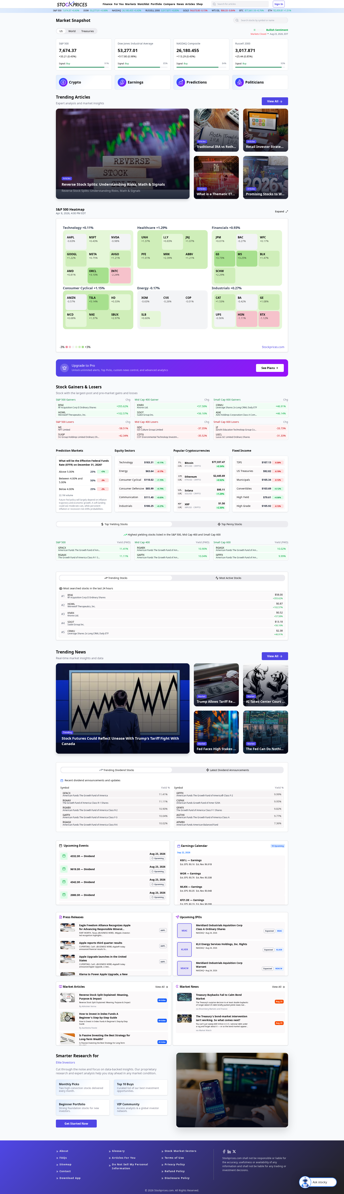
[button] (84, 55)
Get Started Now (76, 1124)
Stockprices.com (273, 347)
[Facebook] (224, 1151)
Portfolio (156, 4)
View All (273, 101)
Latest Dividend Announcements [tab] (229, 770)
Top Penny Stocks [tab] (231, 524)
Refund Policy (175, 1171)
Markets (130, 4)
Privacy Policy (175, 1164)
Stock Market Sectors (181, 1151)
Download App (70, 1178)
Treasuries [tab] (87, 31)
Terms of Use (174, 1157)
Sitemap (65, 1164)
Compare (169, 4)
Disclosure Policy (177, 1178)
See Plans (268, 368)
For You (119, 4)
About (63, 1151)
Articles (190, 4)
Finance (108, 4)
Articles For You (123, 1157)
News (180, 4)
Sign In (278, 4)
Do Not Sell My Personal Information (130, 1166)
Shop (199, 4)
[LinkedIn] (229, 1151)
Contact (65, 1171)
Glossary (118, 1151)
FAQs (63, 1157)
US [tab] (61, 31)
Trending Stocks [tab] (117, 578)
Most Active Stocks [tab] (230, 578)
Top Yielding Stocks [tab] (116, 524)
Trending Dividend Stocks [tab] (118, 770)
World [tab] (72, 31)
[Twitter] (234, 1151)
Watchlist (143, 4)
